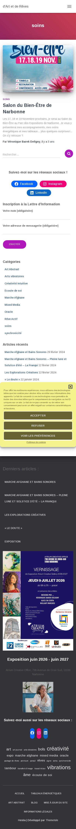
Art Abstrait (12, 269)
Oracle (9, 311)
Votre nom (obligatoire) (18, 210)
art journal (17, 750)
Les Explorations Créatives (21, 372)
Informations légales (38, 811)
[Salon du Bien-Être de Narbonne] (38, 68)
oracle (64, 755)
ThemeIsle (52, 820)
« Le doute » (12, 379)
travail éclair (40, 768)
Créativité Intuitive (16, 283)
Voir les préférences (38, 435)
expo (10, 755)
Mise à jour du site (56, 802)
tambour (10, 768)
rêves (41, 760)
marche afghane (26, 755)
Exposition (12, 541)
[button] (70, 386)
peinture (24, 761)
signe (49, 761)
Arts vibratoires (14, 276)
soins (6, 99)
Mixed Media (12, 304)
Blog (34, 802)
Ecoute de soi (13, 290)
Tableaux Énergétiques (46, 793)
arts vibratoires (30, 750)
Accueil (20, 793)
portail (33, 761)
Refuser (38, 425)
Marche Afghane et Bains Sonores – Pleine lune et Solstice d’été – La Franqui (36, 498)
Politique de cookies (36, 442)
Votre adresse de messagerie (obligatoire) (30, 225)
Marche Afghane (14, 297)
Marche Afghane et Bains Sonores (25, 352)
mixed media (49, 755)
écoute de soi (42, 775)
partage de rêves (11, 761)
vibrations (59, 767)
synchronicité (13, 333)
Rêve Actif (11, 318)
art (8, 749)
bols (41, 749)
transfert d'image (25, 768)
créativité (58, 748)
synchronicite (65, 761)
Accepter (38, 415)
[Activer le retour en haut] (68, 821)
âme (27, 775)
